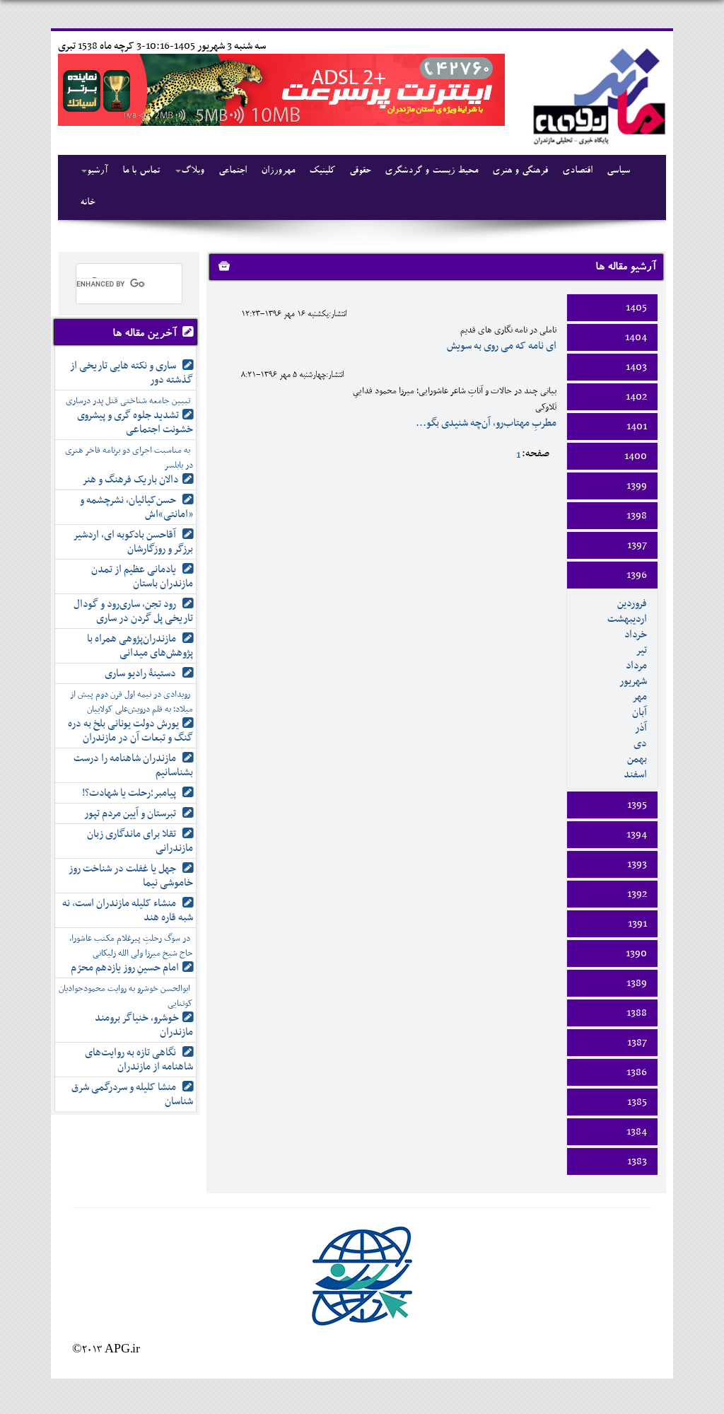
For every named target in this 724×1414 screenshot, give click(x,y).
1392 (637, 894)
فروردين (632, 603)
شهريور (633, 681)
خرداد (635, 634)
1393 (637, 864)
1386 (636, 1072)
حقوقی (359, 171)
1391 (637, 924)
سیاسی (618, 171)
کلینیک (322, 171)
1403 (636, 367)
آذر (641, 728)
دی (640, 743)
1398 (636, 515)
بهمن (637, 759)
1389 (636, 983)
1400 (635, 456)
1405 (636, 308)
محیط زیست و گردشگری (431, 171)
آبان (639, 712)
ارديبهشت (627, 619)
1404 (636, 337)
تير (641, 650)
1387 (637, 1042)
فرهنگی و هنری (520, 171)
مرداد (636, 665)
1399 (636, 486)
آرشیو (97, 171)
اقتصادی (577, 171)
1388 (636, 1013)
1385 (637, 1102)
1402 (636, 397)
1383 (637, 1161)
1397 (637, 545)
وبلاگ (192, 171)
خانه (87, 203)
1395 (637, 805)
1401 (636, 426)
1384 (636, 1132)
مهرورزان (278, 171)
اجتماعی (232, 171)
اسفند (635, 774)
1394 (636, 834)
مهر (639, 697)
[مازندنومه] (596, 94)
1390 (636, 953)
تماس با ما (141, 171)
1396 (636, 575)
